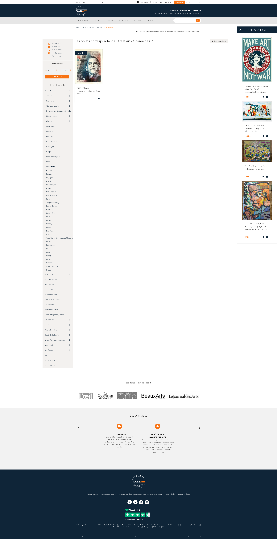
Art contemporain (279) (94, 525)
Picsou (48, 217)
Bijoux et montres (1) (163, 525)
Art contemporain (51, 279)
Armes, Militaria (50, 365)
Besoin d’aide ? (105, 494)
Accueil (78, 27)
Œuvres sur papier (52, 106)
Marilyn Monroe (51, 195)
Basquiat (49, 263)
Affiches (49, 121)
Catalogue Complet (88, 27)
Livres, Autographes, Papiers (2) (191, 525)
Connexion (179, 2)
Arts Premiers (49, 320)
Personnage (50, 245)
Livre (48, 162)
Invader (49, 270)
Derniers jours (56, 43)
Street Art (99, 27)
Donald (48, 227)
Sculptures (50, 101)
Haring (48, 256)
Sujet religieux (51, 185)
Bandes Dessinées (51, 294)
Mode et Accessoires (52, 310)
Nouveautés (56, 47)
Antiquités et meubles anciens (55, 340)
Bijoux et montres (51, 330)
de (193, 2)
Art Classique (49, 304)
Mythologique (51, 192)
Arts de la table (50, 360)
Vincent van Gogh (52, 266)
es (199, 2)
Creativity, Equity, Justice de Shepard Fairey (59, 238)
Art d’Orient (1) (114, 525)
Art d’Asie (48, 325)
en (190, 2)
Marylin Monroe (51, 206)
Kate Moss (49, 209)
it (196, 2)
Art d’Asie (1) (105, 525)
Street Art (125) (159, 527)
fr (187, 2)
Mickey (48, 220)
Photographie (49, 289)
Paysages (49, 177)
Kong (48, 252)
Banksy (48, 259)
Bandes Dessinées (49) (149, 525)
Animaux (49, 181)
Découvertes (49, 284)
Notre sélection (57, 50)
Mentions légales (170, 494)
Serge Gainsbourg (52, 202)
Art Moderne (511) (125, 525)
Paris (48, 199)
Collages (49, 131)
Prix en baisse (56, 56)
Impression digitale (53, 157)
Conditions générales (183, 494)
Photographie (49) (149, 527)
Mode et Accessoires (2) (120, 527)
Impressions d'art (52, 141)
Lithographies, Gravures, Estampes (58, 111)
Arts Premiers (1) (136, 525)
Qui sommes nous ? (93, 494)
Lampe (48, 151)
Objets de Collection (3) (135, 527)
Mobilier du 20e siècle (52, 299)
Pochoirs (49, 136)
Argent (48, 234)
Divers (47, 355)
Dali (47, 249)
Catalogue (50, 146)
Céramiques (50, 126)
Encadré (49, 170)
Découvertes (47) (175, 525)
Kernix (198, 536)
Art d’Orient (49, 345)
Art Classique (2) (81, 525)
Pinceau (49, 241)
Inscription (168, 2)
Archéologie (49, 350)
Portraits (49, 174)
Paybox (188, 536)
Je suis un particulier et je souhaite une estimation (126, 494)
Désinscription (158, 494)
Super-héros (50, 213)
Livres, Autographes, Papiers (54, 315)
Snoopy (49, 224)
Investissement (57, 53)
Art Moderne (49, 274)
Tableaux (49, 96)
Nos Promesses (148, 494)
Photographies (51, 116)
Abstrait (49, 188)
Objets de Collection (52, 335)
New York (49, 231)
